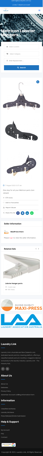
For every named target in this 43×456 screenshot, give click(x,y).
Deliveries (4, 387)
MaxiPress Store (17, 232)
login (11, 238)
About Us (4, 384)
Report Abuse (11, 207)
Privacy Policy (6, 391)
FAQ (2, 434)
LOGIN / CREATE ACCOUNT (21, 5)
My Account (5, 430)
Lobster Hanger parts (13, 283)
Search (23, 67)
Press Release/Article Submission (13, 416)
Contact (4, 437)
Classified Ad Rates (8, 409)
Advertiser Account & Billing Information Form (17, 395)
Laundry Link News (7, 412)
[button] (39, 10)
